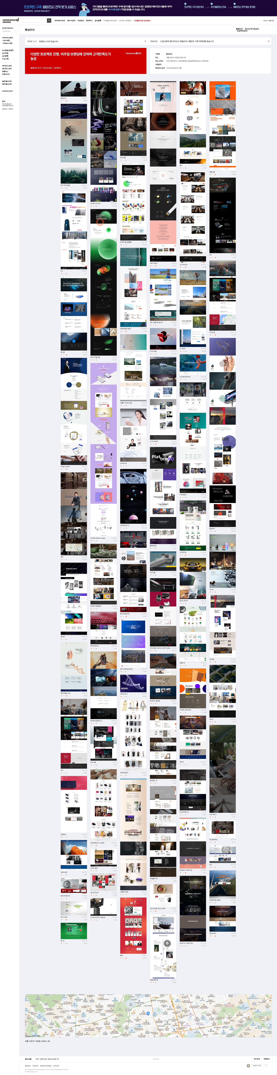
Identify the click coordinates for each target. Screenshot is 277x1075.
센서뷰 (63, 637)
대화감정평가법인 (125, 329)
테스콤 (63, 352)
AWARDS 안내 (59, 20)
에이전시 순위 (7, 68)
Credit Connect (65, 467)
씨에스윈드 (64, 872)
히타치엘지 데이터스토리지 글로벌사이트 (162, 648)
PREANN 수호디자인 (186, 870)
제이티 (182, 762)
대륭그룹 (212, 172)
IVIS (210, 255)
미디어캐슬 (153, 351)
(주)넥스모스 (124, 694)
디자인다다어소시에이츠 (97, 917)
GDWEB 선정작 (7, 38)
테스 (210, 865)
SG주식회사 (212, 814)
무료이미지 (6, 74)
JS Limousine (183, 264)
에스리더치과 (94, 892)
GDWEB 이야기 (7, 91)
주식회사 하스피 (95, 203)
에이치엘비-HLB (65, 693)
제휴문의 (267, 1059)
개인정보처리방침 (45, 1066)
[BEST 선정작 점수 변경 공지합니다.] (94, 1061)
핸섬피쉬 (63, 98)
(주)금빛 (211, 659)
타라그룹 (93, 762)
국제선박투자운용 (214, 900)
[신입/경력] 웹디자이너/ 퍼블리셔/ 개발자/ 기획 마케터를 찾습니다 (187, 41)
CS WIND (182, 349)
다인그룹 (152, 572)
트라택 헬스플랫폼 (125, 242)
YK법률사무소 (154, 878)
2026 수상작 (71, 20)
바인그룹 (123, 157)
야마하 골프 (94, 868)
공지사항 (56, 1066)
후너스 (63, 941)
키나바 (211, 589)
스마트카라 (183, 552)
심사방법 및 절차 (7, 50)
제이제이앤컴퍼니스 (96, 721)
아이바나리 (123, 463)
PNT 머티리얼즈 (65, 185)
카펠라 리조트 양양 (126, 403)
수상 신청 (5, 59)
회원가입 (271, 20)
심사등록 (98, 20)
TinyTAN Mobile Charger (97, 538)
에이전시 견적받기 (125, 20)
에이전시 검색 (7, 66)
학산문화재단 (213, 839)
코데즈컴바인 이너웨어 (97, 843)
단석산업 (212, 332)
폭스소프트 (64, 917)
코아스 (211, 719)
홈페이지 (239, 29)
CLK (62, 271)
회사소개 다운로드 (252, 29)
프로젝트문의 (242, 31)
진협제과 (63, 834)
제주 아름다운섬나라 (156, 322)
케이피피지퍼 (94, 646)
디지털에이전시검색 (110, 20)
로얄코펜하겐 (154, 980)
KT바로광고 (183, 495)
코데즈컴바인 (124, 773)
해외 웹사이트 (7, 84)
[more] (145, 41)
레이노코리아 (184, 601)
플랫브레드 (153, 546)
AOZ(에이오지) (124, 525)
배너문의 (257, 1059)
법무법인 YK (153, 780)
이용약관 (35, 1066)
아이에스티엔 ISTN (185, 710)
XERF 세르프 (153, 263)
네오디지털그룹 (95, 357)
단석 (62, 770)
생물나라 (182, 663)
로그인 (265, 20)
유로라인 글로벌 (155, 701)
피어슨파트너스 (184, 812)
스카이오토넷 (154, 441)
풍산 (181, 165)
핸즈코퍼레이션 (125, 614)
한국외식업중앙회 (95, 606)
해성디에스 (212, 933)
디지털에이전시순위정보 (142, 20)
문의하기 (89, 20)
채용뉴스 (5, 71)
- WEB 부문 (6, 40)
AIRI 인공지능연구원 (126, 669)
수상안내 (80, 20)
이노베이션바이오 (185, 377)
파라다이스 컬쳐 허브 (186, 943)
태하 (62, 557)
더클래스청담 (124, 892)
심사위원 (5, 53)
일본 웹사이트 (7, 81)
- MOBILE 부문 (7, 43)
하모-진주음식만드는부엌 (157, 908)
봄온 (121, 955)
